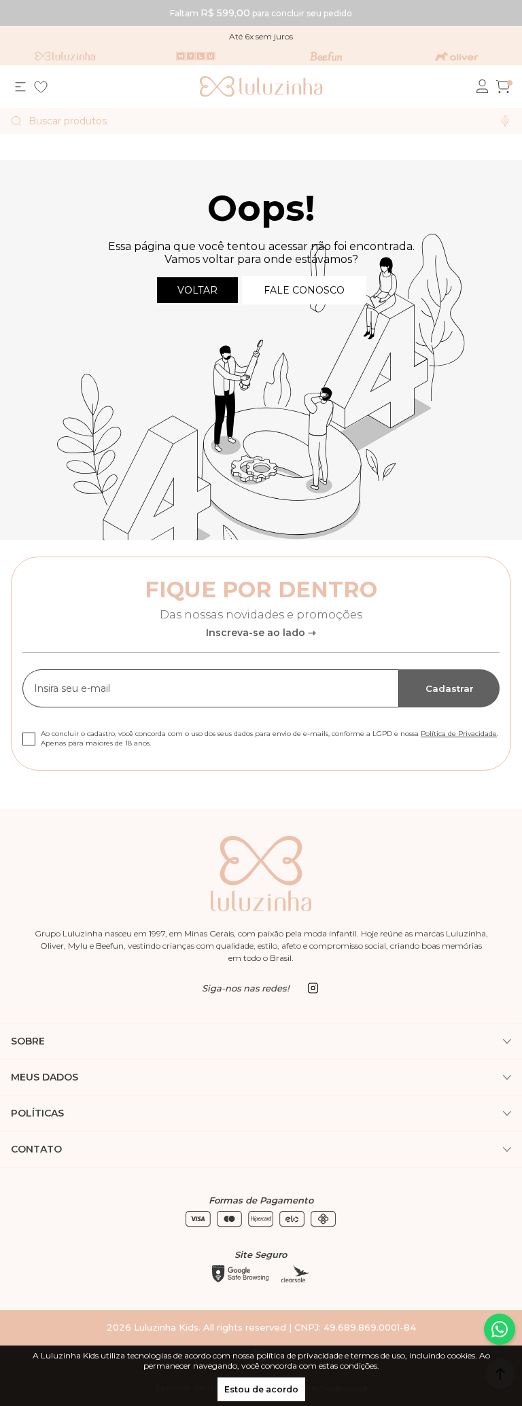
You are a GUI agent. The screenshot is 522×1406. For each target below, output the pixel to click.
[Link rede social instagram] (312, 988)
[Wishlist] (41, 87)
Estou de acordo (261, 1389)
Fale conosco (304, 290)
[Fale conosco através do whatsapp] (499, 1329)
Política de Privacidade (459, 733)
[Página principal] (261, 86)
